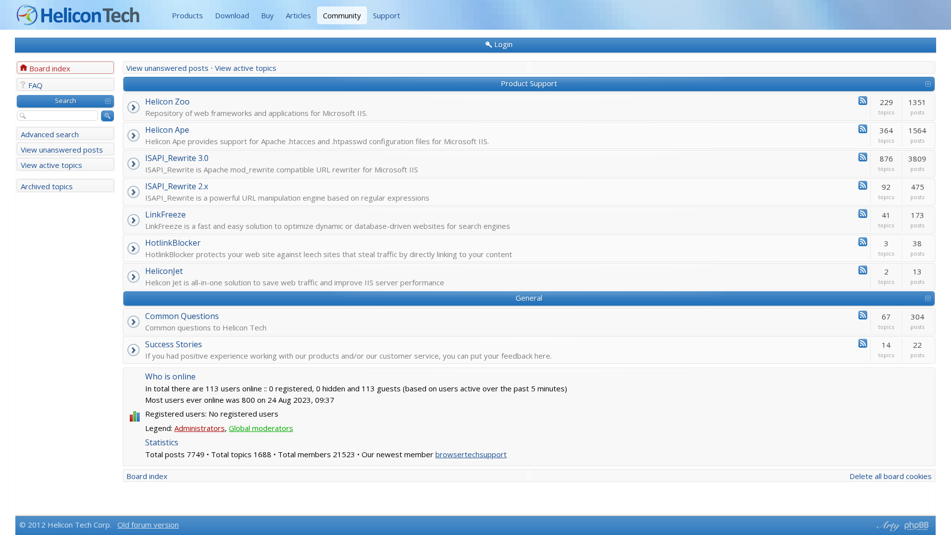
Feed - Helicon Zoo (862, 100)
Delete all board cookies (890, 476)
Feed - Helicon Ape (862, 128)
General (529, 298)
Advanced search (50, 134)
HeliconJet (164, 271)
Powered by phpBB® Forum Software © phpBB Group (917, 526)
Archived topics (47, 186)
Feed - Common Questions (862, 315)
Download (232, 15)
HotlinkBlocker (173, 243)
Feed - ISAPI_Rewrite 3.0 (862, 157)
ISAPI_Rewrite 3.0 (177, 158)
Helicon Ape (167, 130)
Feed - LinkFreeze (862, 213)
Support (386, 15)
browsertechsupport (471, 454)
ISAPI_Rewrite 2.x (176, 186)
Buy (267, 15)
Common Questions (182, 316)
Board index (49, 68)
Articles (298, 15)
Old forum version (148, 525)
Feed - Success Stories (862, 343)
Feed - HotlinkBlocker (862, 241)
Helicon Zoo (167, 102)
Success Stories (173, 344)
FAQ (35, 85)
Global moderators (261, 428)
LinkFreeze (165, 214)
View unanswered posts (62, 150)
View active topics (51, 165)
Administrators (199, 428)
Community (342, 15)
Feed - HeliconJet (862, 270)
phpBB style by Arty (887, 526)
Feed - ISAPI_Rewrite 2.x (862, 185)
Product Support (529, 83)
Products (187, 15)
